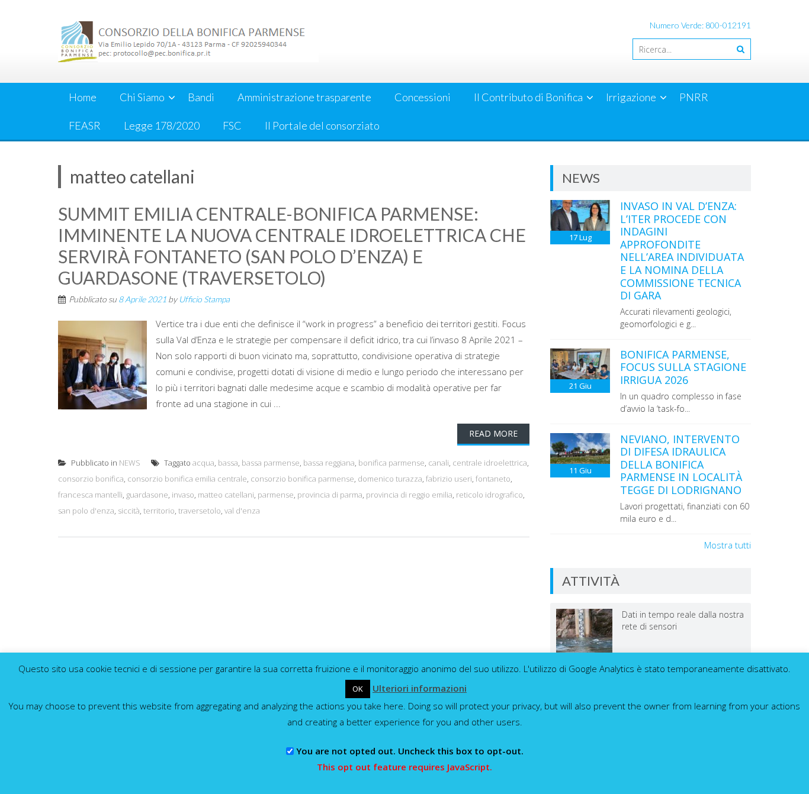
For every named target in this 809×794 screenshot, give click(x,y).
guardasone (147, 494)
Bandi (201, 97)
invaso (183, 494)
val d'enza (242, 510)
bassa (228, 462)
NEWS (129, 462)
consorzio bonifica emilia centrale (187, 478)
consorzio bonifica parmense (302, 478)
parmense (276, 494)
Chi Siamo (142, 97)
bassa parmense (271, 462)
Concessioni (422, 97)
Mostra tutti (727, 545)
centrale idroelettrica (489, 462)
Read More (493, 433)
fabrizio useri (449, 478)
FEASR (85, 125)
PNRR (693, 97)
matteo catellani (226, 494)
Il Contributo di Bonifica (528, 97)
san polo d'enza (86, 510)
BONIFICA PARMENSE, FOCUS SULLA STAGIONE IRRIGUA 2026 (683, 367)
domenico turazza (390, 478)
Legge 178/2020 (162, 125)
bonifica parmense (391, 462)
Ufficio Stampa (204, 299)
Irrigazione (631, 97)
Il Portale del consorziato (322, 125)
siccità (129, 510)
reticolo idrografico (489, 494)
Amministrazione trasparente (304, 97)
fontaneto (493, 478)
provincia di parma (329, 494)
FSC (232, 125)
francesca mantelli (90, 494)
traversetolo (199, 510)
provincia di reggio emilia (409, 494)
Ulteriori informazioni (420, 688)
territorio (159, 510)
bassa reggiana (329, 462)
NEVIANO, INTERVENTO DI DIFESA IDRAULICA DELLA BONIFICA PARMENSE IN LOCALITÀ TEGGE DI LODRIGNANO (681, 464)
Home (83, 97)
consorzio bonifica (91, 478)
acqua (203, 462)
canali (438, 462)
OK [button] (357, 688)
